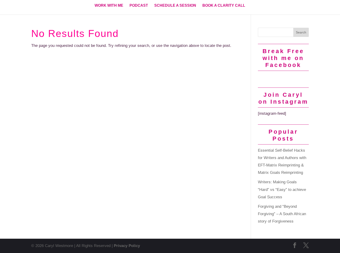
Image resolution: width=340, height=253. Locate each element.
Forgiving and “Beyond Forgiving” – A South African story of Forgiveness (282, 214)
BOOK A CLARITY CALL (223, 5)
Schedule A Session (175, 5)
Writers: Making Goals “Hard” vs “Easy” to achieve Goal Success (282, 189)
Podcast (139, 5)
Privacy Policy (127, 246)
